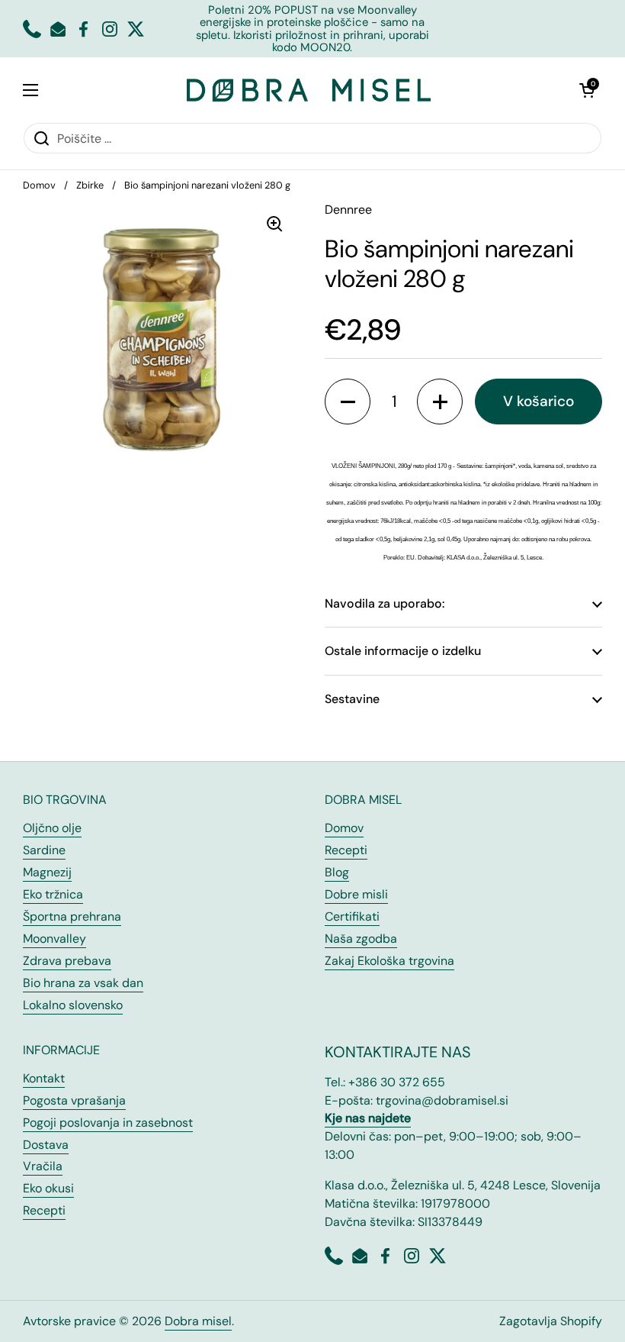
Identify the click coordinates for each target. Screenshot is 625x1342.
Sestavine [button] (352, 699)
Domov (39, 185)
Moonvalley (54, 939)
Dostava (46, 1145)
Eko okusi (48, 1188)
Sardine (44, 850)
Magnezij (47, 872)
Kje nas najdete (368, 1118)
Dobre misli (356, 894)
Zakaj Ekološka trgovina (389, 961)
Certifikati (352, 916)
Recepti (346, 850)
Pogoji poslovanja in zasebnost (108, 1123)
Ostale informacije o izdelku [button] (403, 651)
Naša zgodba (361, 939)
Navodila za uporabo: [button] (384, 603)
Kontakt (44, 1078)
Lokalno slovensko (73, 1005)
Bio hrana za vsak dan (83, 983)
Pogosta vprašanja (74, 1100)
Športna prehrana (72, 916)
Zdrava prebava (67, 961)
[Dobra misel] (309, 90)
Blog (337, 872)
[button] (587, 90)
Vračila (42, 1166)
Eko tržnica (53, 894)
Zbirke (90, 185)
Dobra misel (198, 1321)
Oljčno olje (52, 828)
